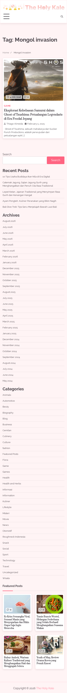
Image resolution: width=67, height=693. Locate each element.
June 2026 (8, 233)
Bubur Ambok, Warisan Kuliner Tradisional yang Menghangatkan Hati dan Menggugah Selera (17, 662)
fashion (6, 448)
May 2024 (7, 380)
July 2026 (8, 227)
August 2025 (9, 292)
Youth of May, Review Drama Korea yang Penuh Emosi (48, 660)
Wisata (6, 578)
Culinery (7, 436)
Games (6, 472)
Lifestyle (7, 507)
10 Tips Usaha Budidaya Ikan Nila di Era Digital (26, 176)
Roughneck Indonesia (14, 536)
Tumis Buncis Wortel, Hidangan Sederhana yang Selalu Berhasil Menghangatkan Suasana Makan (50, 622)
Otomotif (7, 531)
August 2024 (9, 363)
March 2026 (9, 250)
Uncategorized (10, 572)
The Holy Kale (45, 688)
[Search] (61, 16)
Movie (6, 519)
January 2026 (9, 262)
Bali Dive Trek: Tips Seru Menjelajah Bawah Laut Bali (30, 207)
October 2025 (10, 280)
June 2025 (8, 304)
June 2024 (8, 375)
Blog (5, 418)
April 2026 (8, 244)
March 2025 (9, 321)
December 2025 (11, 268)
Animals (7, 395)
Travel (6, 566)
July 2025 (7, 298)
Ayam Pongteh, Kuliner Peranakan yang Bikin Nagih (29, 201)
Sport (5, 554)
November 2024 (11, 345)
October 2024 (10, 351)
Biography (8, 412)
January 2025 (9, 333)
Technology (9, 560)
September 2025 (11, 286)
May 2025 (7, 309)
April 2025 (8, 315)
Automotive (9, 401)
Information (9, 495)
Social (6, 548)
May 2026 (8, 239)
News (6, 525)
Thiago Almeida (15, 123)
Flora (5, 460)
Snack (6, 543)
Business (7, 424)
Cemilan (7, 430)
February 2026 (10, 256)
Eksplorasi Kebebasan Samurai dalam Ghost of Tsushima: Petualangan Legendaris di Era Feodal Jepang (33, 115)
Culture (6, 442)
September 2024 (11, 357)
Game (7, 106)
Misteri (6, 513)
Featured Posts (10, 454)
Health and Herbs (12, 483)
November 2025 (11, 274)
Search (7, 154)
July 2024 (7, 369)
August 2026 (9, 221)
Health (6, 477)
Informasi (7, 489)
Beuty (6, 406)
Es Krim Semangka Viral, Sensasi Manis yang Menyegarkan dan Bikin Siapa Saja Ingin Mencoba (17, 622)
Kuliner (6, 501)
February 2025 (10, 327)
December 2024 (11, 339)
